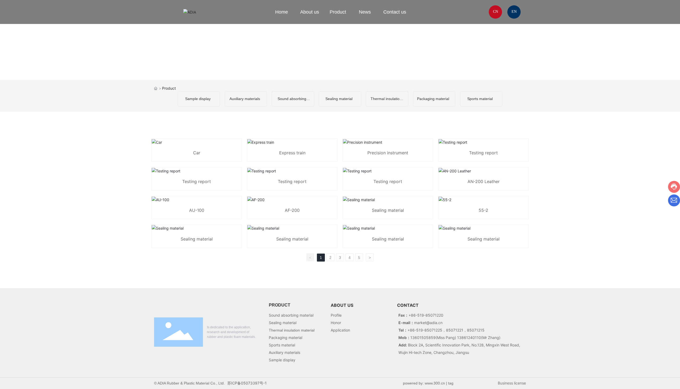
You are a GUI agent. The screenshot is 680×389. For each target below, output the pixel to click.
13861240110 (469, 337)
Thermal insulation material (291, 330)
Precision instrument (387, 152)
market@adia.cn (428, 322)
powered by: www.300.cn (424, 383)
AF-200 (292, 210)
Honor (336, 322)
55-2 (483, 210)
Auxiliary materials (245, 99)
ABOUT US (342, 305)
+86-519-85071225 (424, 330)
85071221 (454, 330)
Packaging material (433, 99)
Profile (336, 315)
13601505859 (423, 337)
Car (196, 152)
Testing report (483, 152)
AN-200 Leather (484, 181)
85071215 (475, 330)
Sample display (198, 99)
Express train (292, 152)
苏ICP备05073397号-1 (247, 383)
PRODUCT (279, 305)
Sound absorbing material (291, 315)
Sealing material (338, 99)
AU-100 (196, 210)
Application (340, 330)
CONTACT (408, 305)
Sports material (480, 99)
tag (450, 383)
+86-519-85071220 (426, 315)
